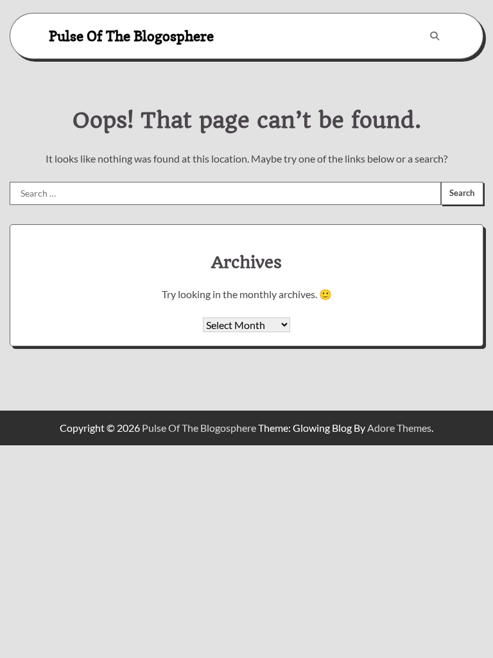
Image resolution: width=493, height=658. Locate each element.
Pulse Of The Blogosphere (131, 35)
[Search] (434, 36)
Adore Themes (399, 428)
